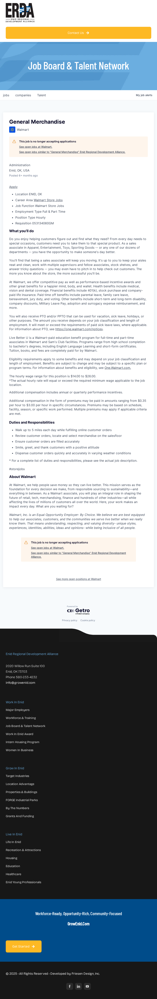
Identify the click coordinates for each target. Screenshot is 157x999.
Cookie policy (87, 620)
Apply (13, 187)
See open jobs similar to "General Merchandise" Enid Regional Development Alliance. (72, 152)
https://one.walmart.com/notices (79, 329)
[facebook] (69, 986)
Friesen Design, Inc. (86, 974)
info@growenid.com (20, 683)
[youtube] (87, 986)
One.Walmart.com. (118, 368)
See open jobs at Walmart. (35, 146)
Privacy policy (69, 620)
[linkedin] (78, 986)
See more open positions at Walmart (78, 579)
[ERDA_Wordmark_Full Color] (20, 5)
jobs (6, 95)
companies (23, 95)
